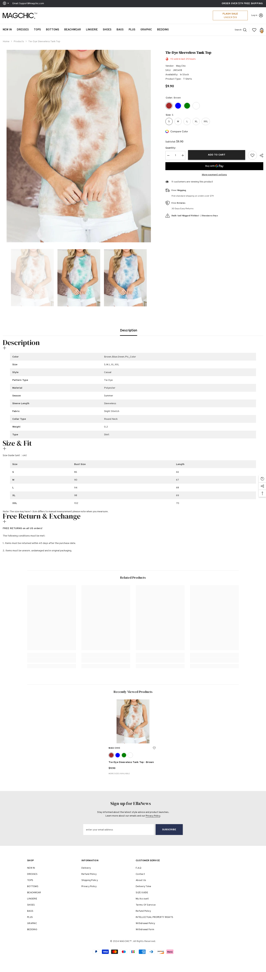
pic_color (130, 755)
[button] (4, 277)
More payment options (214, 174)
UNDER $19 (230, 17)
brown (111, 755)
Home (6, 41)
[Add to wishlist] (252, 155)
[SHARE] (260, 155)
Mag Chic (181, 66)
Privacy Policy (153, 816)
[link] (51, 660)
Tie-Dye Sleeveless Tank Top (131, 762)
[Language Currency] (6, 3)
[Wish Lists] (254, 30)
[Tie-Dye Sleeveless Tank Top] (133, 721)
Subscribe (169, 829)
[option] (79, 146)
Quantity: (170, 147)
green (124, 755)
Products (19, 41)
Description (128, 331)
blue (117, 755)
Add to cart (216, 154)
